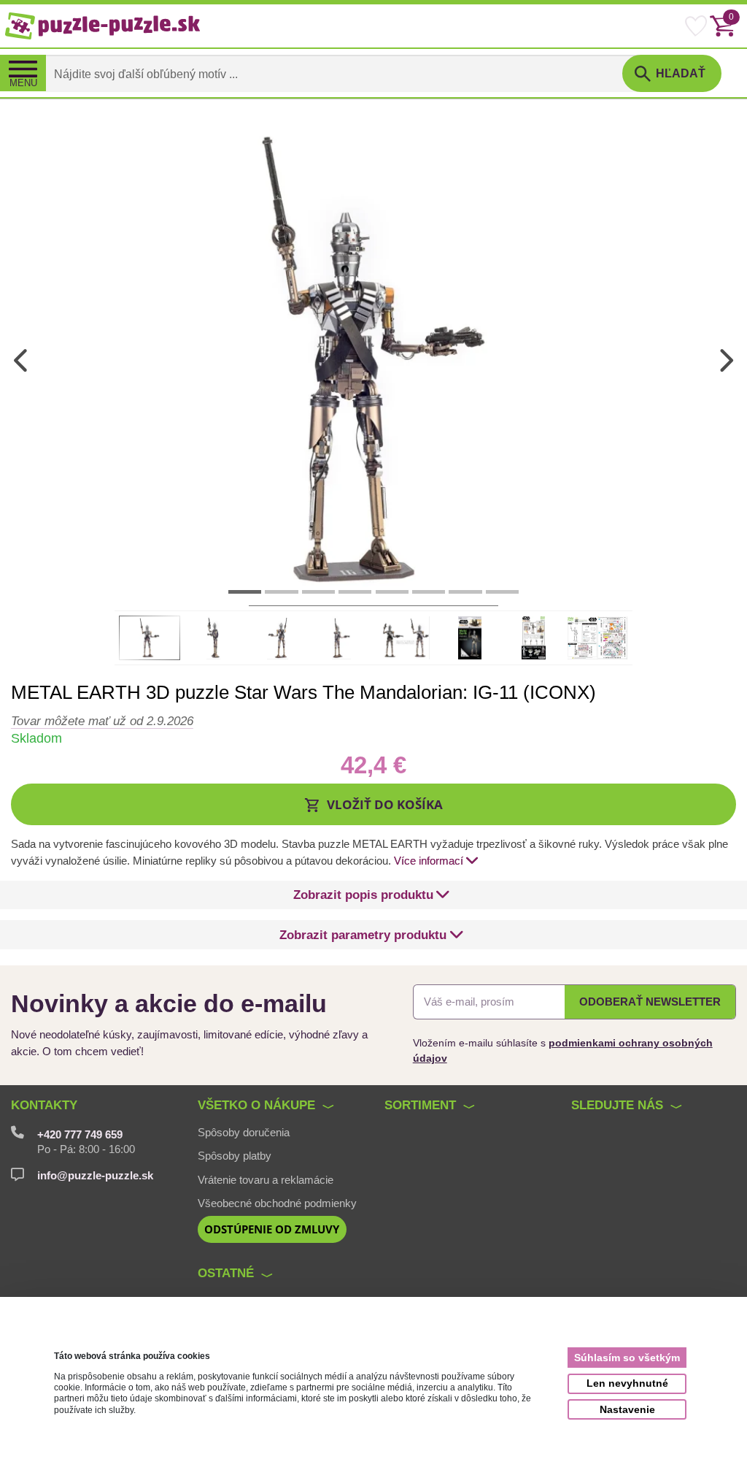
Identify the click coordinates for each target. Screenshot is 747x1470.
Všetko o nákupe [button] (256, 1105)
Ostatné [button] (226, 1273)
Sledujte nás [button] (617, 1105)
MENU (23, 83)
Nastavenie (627, 1409)
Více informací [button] (428, 860)
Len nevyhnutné (627, 1383)
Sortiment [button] (420, 1105)
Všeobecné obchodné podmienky (277, 1203)
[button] (373, 804)
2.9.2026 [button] (102, 721)
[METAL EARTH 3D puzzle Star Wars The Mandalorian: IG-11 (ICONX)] (373, 360)
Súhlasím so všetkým (627, 1357)
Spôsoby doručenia (244, 1132)
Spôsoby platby (234, 1156)
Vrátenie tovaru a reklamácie (265, 1180)
